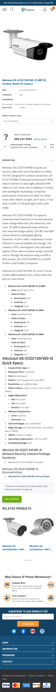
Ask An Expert (41, 139)
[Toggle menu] (4, 9)
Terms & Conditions (37, 676)
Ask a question (12, 499)
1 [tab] (25, 560)
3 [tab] (30, 560)
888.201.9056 (23, 139)
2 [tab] (28, 560)
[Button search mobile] (12, 9)
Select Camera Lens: (12, 116)
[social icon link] (14, 631)
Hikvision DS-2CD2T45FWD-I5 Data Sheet (29, 476)
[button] (52, 2)
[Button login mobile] (45, 9)
